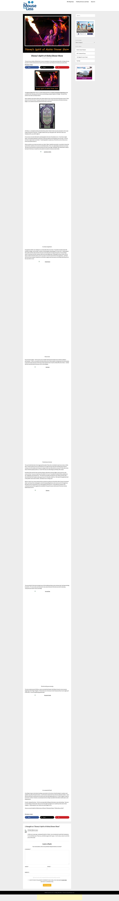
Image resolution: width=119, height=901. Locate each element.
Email (49, 866)
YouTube (78, 60)
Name (27, 866)
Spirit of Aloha (30, 92)
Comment (28, 849)
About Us (93, 1)
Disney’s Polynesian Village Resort (58, 92)
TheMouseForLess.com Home (82, 1)
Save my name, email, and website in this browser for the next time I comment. (47, 877)
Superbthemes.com (70, 892)
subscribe (64, 880)
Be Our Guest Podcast (81, 49)
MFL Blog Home (70, 1)
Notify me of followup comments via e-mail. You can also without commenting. (48, 880)
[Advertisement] (59, 897)
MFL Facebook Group (81, 53)
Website (27, 872)
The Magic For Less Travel (82, 57)
